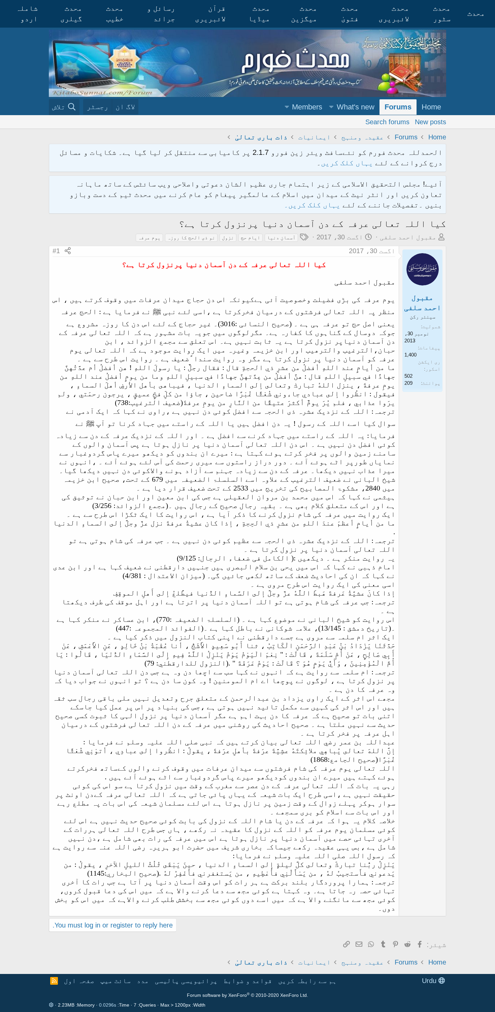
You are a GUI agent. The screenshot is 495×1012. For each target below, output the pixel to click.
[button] (331, 107)
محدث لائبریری (393, 13)
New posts (430, 121)
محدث (476, 13)
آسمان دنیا (281, 237)
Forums (398, 107)
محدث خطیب (115, 13)
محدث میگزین (304, 13)
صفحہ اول (79, 980)
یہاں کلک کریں (347, 163)
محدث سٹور (442, 13)
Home (431, 107)
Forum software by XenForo (247, 995)
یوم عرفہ (149, 237)
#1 (56, 251)
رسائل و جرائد (161, 13)
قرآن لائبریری (210, 13)
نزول (228, 237)
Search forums (387, 121)
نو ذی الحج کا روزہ (191, 237)
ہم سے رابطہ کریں (307, 980)
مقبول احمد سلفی (408, 237)
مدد (143, 980)
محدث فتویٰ (350, 13)
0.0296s (107, 1005)
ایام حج (250, 237)
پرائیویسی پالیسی (186, 980)
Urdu (430, 980)
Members (307, 107)
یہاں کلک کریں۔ (313, 205)
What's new (355, 107)
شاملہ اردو (27, 13)
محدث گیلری (71, 13)
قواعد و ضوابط (248, 980)
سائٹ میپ (115, 980)
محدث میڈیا (259, 13)
